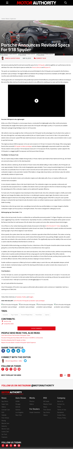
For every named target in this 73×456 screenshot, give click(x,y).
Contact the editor (8, 323)
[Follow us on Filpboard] (19, 369)
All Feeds (46, 401)
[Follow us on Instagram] (11, 369)
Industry (4, 426)
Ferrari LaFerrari (36, 67)
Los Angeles (19, 412)
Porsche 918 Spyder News (27, 315)
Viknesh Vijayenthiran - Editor (13, 361)
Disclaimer (60, 412)
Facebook (18, 297)
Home (3, 18)
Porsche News (39, 315)
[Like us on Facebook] (2, 369)
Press (59, 406)
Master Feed (47, 404)
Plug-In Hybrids (14, 315)
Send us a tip (7, 321)
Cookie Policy (61, 415)
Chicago (17, 404)
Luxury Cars (5, 315)
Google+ (31, 297)
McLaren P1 (47, 67)
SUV (3, 412)
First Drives (5, 417)
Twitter (24, 297)
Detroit (17, 406)
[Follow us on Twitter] (6, 369)
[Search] (65, 3)
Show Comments (36, 328)
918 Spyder (41, 65)
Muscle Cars (5, 423)
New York (18, 415)
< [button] (61, 375)
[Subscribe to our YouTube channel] (15, 369)
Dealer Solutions (34, 412)
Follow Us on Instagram (28, 385)
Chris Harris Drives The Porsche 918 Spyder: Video (15, 335)
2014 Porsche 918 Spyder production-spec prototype (29, 300)
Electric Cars (5, 428)
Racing (4, 420)
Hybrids (4, 415)
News (7, 18)
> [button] (68, 375)
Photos (31, 401)
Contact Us (60, 404)
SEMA (17, 401)
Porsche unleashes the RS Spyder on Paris (13, 340)
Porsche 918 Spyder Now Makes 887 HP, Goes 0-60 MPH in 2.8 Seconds (22, 337)
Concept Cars (6, 409)
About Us (60, 401)
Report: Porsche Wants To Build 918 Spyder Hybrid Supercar (18, 342)
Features (4, 437)
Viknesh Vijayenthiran (12, 58)
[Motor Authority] (36, 3)
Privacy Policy (61, 417)
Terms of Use (61, 409)
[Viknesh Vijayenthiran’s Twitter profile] (23, 361)
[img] (3, 351)
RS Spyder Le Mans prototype (23, 146)
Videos (4, 406)
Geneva (17, 409)
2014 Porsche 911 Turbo (53, 226)
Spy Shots (5, 401)
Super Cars (5, 404)
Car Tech (4, 434)
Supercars (13, 18)
